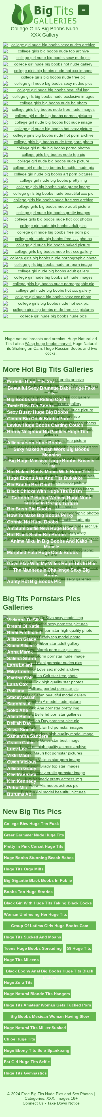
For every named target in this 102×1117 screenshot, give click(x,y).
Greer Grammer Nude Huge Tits (34, 835)
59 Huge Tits (79, 948)
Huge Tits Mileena (21, 959)
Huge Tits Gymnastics (25, 1073)
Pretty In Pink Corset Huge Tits (33, 846)
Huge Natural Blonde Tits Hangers (37, 993)
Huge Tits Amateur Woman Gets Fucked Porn (47, 1005)
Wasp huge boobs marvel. (48, 343)
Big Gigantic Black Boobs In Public (38, 880)
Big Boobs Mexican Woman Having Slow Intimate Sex (49, 1017)
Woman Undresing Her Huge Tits (35, 914)
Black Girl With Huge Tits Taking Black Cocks (48, 903)
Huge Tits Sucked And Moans (32, 937)
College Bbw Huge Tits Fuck (31, 823)
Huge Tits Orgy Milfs (24, 869)
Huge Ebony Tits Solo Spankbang (36, 1050)
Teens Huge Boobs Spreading (33, 948)
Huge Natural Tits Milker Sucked (35, 1027)
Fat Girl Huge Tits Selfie (27, 1061)
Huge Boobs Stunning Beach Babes (39, 857)
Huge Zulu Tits (18, 982)
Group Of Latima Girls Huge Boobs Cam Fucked (49, 926)
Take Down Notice (63, 1103)
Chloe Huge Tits (19, 1039)
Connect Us (33, 1103)
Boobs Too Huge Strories (28, 891)
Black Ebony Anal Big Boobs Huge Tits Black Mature (49, 972)
